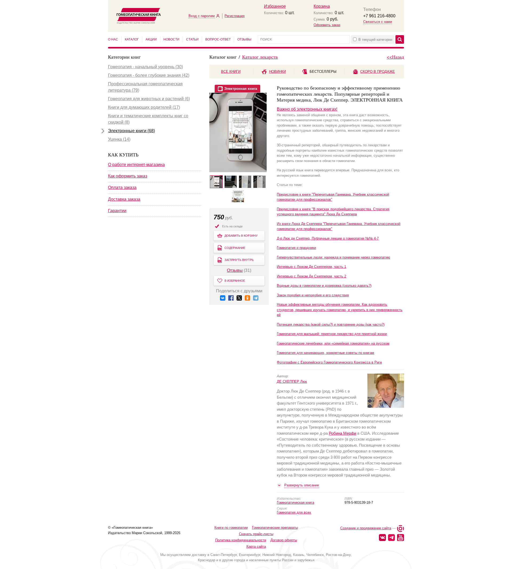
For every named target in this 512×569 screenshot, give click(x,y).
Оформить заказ (327, 25)
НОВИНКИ (277, 72)
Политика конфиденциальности (240, 540)
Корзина (322, 6)
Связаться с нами (377, 22)
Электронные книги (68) (131, 130)
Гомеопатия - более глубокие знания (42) (148, 75)
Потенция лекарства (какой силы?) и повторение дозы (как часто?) (331, 324)
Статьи (192, 39)
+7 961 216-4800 (379, 16)
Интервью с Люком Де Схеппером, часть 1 (311, 267)
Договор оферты (283, 540)
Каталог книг (223, 57)
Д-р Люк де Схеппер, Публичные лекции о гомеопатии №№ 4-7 (328, 238)
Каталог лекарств (260, 57)
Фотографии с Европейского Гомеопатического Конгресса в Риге (329, 362)
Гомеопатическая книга (295, 503)
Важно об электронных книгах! (307, 109)
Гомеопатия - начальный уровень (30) (145, 66)
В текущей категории (375, 40)
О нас (113, 39)
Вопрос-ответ (218, 39)
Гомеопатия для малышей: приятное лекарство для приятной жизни (332, 334)
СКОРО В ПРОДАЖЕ (377, 72)
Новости (171, 39)
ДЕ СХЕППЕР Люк (292, 382)
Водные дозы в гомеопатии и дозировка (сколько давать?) (324, 286)
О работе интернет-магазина (136, 164)
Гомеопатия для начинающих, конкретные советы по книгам (325, 353)
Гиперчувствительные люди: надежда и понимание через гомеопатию (333, 257)
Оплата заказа (122, 187)
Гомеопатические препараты (275, 528)
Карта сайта (256, 546)
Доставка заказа (124, 199)
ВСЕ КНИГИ (231, 72)
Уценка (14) (119, 139)
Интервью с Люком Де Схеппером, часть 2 (311, 276)
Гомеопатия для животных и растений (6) (149, 98)
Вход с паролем (202, 16)
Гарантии (117, 210)
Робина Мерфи (342, 433)
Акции (151, 39)
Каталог (132, 39)
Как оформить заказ (127, 176)
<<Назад (395, 57)
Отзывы (244, 39)
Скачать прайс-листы (256, 534)
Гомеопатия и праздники (296, 248)
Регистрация (235, 16)
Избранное (275, 6)
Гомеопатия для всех (294, 512)
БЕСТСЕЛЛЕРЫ (323, 72)
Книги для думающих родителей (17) (144, 107)
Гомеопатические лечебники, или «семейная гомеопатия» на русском (333, 343)
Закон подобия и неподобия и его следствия (313, 295)
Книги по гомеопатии (231, 528)
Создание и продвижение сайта (365, 528)
